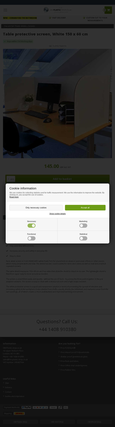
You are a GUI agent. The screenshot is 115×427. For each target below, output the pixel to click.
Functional (31, 234)
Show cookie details (57, 214)
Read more (14, 197)
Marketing (83, 221)
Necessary (31, 221)
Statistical (83, 234)
